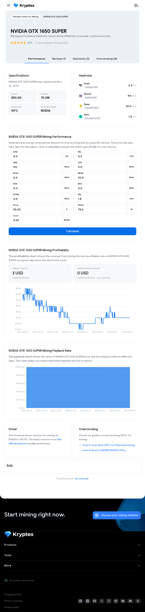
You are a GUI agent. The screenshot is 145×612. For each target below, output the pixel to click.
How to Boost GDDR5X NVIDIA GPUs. (104, 450)
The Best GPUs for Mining (26, 16)
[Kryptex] (23, 5)
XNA (15, 162)
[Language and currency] (136, 5)
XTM (15, 152)
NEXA (80, 173)
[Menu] (8, 5)
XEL (80, 194)
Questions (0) (81, 58)
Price (15, 205)
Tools (7, 555)
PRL (79, 152)
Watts (81, 205)
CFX (80, 162)
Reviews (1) (59, 58)
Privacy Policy (11, 607)
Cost (15, 216)
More (7, 565)
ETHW (16, 194)
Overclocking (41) (106, 58)
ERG (80, 184)
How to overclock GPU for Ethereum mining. (109, 445)
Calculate (72, 231)
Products (10, 544)
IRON (15, 173)
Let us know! (82, 478)
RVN (15, 184)
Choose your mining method (119, 515)
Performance (36, 58)
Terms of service (13, 600)
